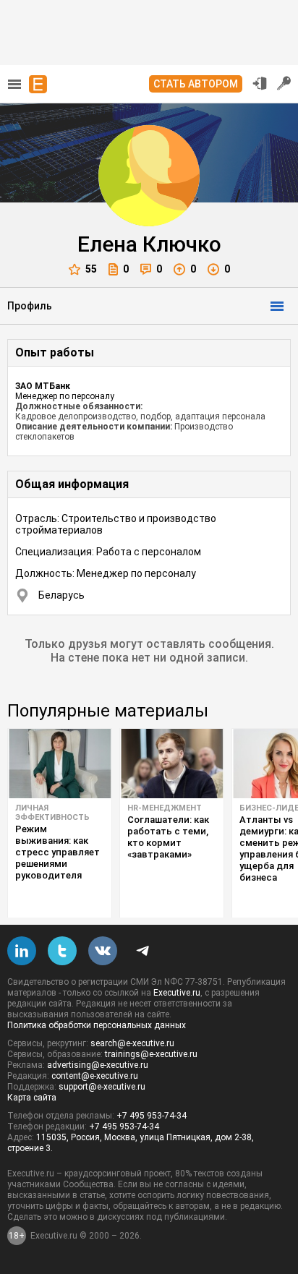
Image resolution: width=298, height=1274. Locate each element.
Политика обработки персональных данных (96, 1025)
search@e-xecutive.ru (132, 1043)
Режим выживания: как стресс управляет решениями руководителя (57, 852)
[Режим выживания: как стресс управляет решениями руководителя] (59, 763)
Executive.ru (176, 993)
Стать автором (195, 84)
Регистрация (284, 83)
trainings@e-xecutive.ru (151, 1054)
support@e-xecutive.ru (102, 1087)
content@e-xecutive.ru (94, 1076)
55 (91, 269)
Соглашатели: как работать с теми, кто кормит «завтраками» (168, 837)
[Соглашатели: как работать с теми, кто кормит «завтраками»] (172, 763)
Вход (259, 83)
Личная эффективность (52, 812)
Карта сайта (31, 1098)
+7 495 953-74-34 (151, 1116)
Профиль (29, 306)
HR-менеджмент (164, 808)
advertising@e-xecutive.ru (97, 1065)
